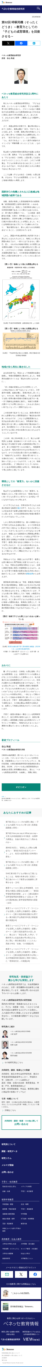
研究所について (9, 1144)
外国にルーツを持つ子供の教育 (11, 1230)
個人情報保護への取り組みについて (12, 1355)
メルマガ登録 (8, 1165)
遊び (19, 508)
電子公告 (4, 1360)
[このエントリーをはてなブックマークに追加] (34, 44)
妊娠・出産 (6, 1191)
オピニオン (21, 787)
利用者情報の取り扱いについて (11, 1353)
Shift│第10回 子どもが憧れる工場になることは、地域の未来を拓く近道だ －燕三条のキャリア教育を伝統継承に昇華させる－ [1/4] (22, 877)
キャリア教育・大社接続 (29, 1249)
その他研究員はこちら (13, 1062)
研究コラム (7, 1158)
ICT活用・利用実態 (27, 1219)
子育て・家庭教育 (27, 1209)
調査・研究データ (10, 1151)
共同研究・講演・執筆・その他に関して (21, 1122)
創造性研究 (6, 1258)
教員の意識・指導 (8, 1219)
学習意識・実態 (7, 1204)
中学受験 (24, 1214)
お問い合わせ (8, 1172)
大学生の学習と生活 (9, 1244)
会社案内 (4, 1357)
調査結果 (29, 574)
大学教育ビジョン (27, 1258)
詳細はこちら (10, 1110)
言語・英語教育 (7, 1224)
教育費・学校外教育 (9, 1209)
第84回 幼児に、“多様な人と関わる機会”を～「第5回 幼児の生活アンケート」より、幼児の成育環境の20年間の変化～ (22, 852)
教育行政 (24, 1224)
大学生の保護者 (7, 1253)
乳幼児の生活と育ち (9, 1186)
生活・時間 (24, 1204)
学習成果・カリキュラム (10, 1249)
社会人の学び (25, 1253)
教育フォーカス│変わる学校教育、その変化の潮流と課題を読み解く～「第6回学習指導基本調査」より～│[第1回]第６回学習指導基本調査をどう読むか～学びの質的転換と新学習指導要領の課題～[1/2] (22, 895)
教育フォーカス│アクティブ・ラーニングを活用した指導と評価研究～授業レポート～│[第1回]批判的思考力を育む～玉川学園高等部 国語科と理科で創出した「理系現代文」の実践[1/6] (22, 955)
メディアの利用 (26, 1186)
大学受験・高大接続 (28, 1244)
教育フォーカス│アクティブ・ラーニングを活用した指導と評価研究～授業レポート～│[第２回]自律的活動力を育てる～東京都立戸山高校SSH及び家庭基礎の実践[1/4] (22, 914)
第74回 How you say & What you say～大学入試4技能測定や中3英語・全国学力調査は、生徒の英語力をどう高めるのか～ (22, 837)
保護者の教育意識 (8, 1214)
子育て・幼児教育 (27, 1191)
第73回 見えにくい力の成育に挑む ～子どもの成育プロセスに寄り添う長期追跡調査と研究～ (22, 825)
